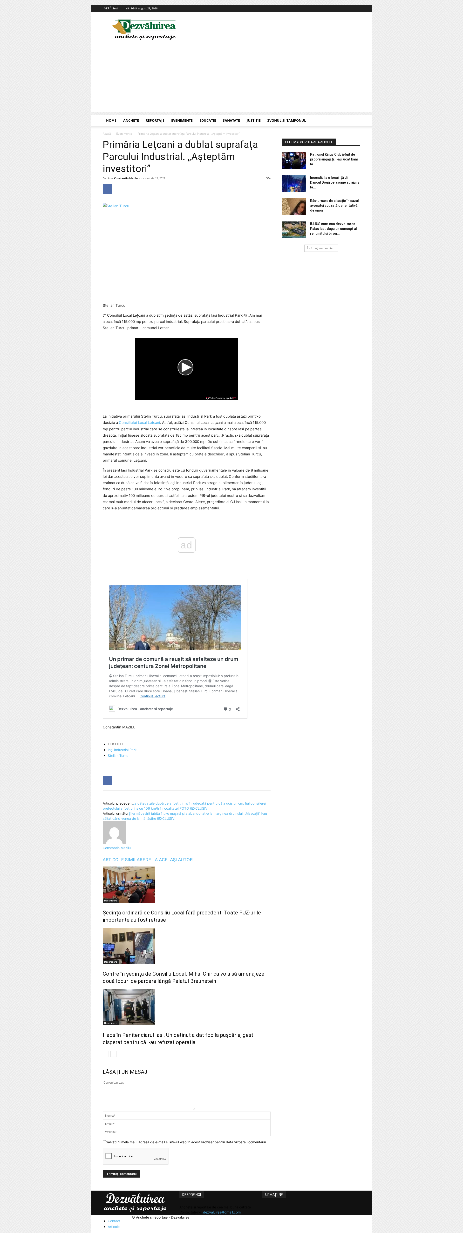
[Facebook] (356, 8)
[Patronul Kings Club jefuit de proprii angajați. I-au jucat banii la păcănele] (294, 160)
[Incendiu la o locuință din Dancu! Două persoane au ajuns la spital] (294, 183)
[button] (354, 121)
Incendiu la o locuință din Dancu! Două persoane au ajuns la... (335, 182)
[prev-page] (106, 1054)
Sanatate (231, 120)
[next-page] (113, 1054)
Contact (114, 1221)
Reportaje (155, 120)
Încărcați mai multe (320, 248)
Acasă (107, 134)
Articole (114, 1227)
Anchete (131, 120)
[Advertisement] (231, 78)
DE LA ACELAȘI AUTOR (169, 859)
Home (111, 120)
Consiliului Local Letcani (139, 422)
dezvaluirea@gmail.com (222, 1212)
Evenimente (182, 120)
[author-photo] (114, 843)
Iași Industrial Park (122, 750)
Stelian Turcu (118, 755)
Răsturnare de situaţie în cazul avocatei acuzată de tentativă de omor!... (334, 205)
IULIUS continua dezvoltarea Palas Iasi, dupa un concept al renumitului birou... (333, 228)
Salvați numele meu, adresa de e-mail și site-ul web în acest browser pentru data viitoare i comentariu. (186, 1142)
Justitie (254, 120)
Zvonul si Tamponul (286, 120)
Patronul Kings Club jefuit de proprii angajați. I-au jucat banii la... (334, 159)
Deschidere (110, 900)
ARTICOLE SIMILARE (124, 859)
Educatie (207, 120)
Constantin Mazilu (126, 178)
